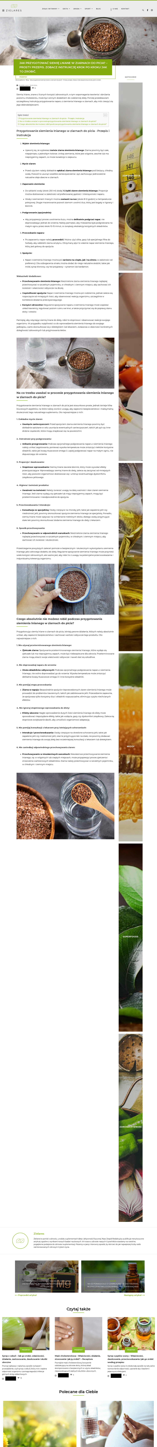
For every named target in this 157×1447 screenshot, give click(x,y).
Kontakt (125, 9)
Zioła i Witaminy (49, 9)
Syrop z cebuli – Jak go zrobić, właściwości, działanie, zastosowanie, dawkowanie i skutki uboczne (24, 1359)
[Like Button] (33, 88)
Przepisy (23, 77)
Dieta (65, 9)
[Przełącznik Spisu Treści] (104, 115)
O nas (115, 9)
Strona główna (20, 80)
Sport (88, 9)
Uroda (76, 9)
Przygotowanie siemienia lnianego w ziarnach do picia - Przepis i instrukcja (51, 118)
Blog (98, 9)
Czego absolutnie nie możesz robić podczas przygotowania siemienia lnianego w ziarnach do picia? (63, 124)
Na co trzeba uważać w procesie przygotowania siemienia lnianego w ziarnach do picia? (57, 121)
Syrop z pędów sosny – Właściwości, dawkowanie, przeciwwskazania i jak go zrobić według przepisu (130, 1359)
